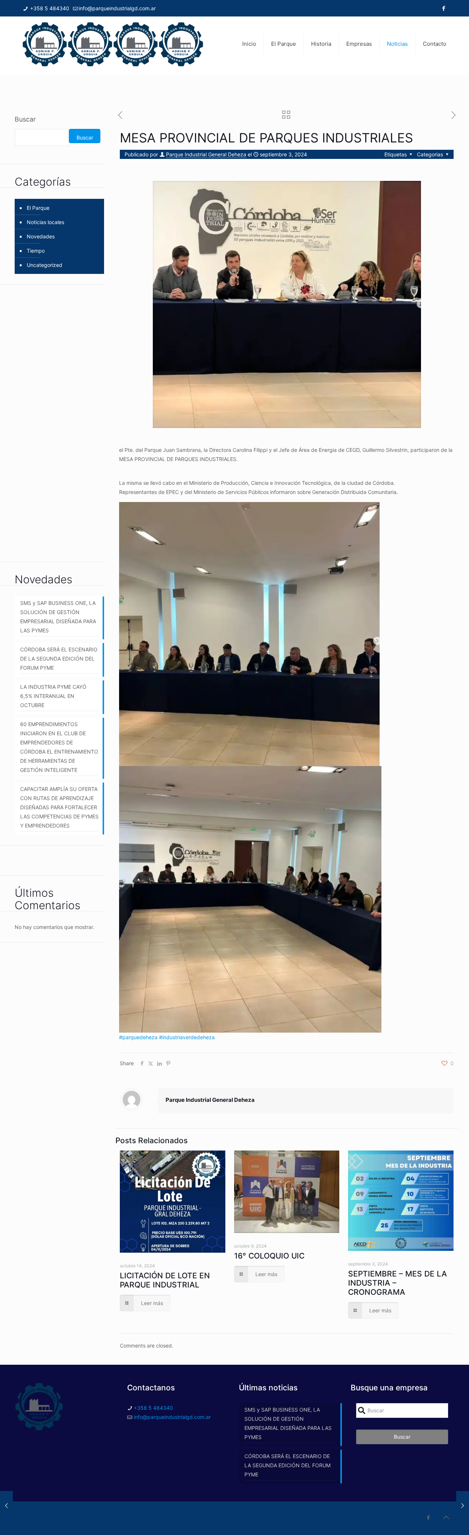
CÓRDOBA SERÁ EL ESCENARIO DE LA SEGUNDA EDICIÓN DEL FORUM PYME (58, 658)
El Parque (38, 208)
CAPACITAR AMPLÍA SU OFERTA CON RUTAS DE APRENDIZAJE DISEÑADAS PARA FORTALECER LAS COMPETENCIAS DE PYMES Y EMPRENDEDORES (59, 807)
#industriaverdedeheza (187, 1037)
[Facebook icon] (443, 8)
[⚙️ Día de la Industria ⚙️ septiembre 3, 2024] (462, 1505)
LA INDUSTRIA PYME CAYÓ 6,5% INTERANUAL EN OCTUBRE (53, 696)
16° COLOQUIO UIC (269, 1255)
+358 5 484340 (49, 8)
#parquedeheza (138, 1037)
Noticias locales (45, 222)
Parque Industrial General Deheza (206, 154)
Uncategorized (44, 265)
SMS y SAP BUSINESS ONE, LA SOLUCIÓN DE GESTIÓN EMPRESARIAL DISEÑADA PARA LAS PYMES (58, 616)
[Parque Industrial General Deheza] (113, 43)
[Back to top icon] (446, 1517)
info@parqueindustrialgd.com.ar (117, 8)
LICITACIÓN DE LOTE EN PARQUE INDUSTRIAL (165, 1280)
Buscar (25, 119)
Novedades (41, 236)
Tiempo (36, 251)
